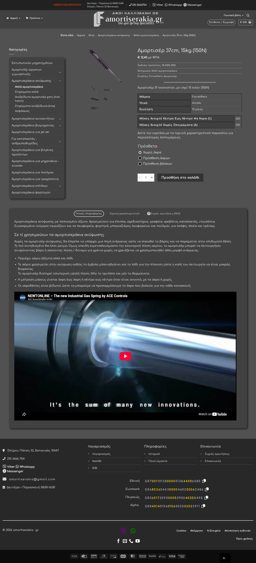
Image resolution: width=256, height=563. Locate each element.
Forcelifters (155, 76)
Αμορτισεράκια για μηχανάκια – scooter (35, 163)
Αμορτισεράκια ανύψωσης (114, 35)
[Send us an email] (125, 541)
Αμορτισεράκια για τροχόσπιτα (35, 179)
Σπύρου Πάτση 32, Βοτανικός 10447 (32, 450)
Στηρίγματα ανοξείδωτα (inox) (35, 106)
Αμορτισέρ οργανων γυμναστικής (27, 72)
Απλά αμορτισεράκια (146, 35)
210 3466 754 (15, 458)
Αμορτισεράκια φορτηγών (31, 192)
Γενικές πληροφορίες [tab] (89, 213)
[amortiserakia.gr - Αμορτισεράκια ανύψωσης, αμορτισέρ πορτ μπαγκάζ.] (128, 19)
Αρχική (81, 35)
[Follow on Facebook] (118, 541)
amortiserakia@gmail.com (31, 479)
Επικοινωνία (213, 461)
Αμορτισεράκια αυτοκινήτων (33, 118)
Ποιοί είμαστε (158, 461)
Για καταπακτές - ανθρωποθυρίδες (25, 141)
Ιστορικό (154, 454)
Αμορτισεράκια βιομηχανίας (33, 125)
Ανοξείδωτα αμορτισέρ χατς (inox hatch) (37, 98)
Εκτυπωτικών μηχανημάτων (32, 63)
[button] (248, 15)
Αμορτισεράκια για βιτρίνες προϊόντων (32, 152)
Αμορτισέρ (170, 76)
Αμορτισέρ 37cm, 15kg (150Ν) (179, 35)
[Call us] (131, 541)
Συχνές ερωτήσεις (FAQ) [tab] (165, 213)
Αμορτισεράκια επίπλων (30, 185)
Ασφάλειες (22, 111)
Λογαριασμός (101, 454)
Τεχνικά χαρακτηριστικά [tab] (124, 213)
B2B (94, 468)
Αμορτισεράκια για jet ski (30, 132)
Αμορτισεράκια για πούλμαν (33, 172)
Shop (91, 35)
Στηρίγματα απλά (26, 91)
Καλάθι (97, 461)
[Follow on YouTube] (137, 541)
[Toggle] (60, 72)
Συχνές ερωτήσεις (217, 454)
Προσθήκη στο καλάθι (180, 177)
